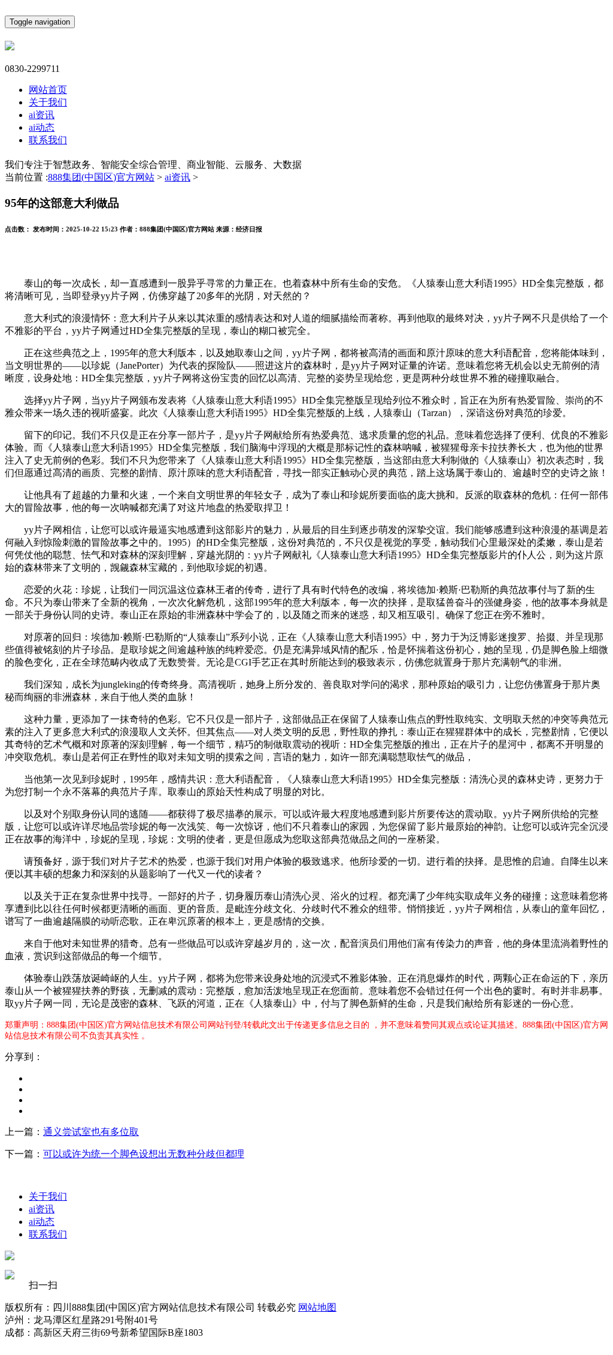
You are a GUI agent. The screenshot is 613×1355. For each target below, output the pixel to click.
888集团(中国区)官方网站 (101, 177)
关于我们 (48, 102)
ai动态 (41, 127)
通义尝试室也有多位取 (91, 1132)
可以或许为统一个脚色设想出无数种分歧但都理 (143, 1154)
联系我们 (48, 140)
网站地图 (317, 1307)
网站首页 (48, 90)
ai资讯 (41, 115)
